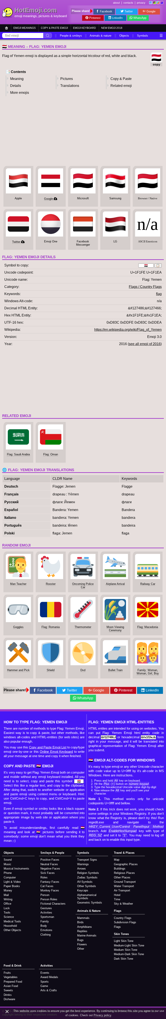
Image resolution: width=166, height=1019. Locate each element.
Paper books (12, 886)
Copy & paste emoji (54, 27)
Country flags (122, 918)
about (116, 2)
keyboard (60, 16)
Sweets (8, 990)
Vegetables (11, 977)
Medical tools (12, 921)
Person (44, 895)
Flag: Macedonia (147, 627)
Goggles (18, 627)
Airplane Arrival (115, 584)
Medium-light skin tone (129, 945)
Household (10, 925)
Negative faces (50, 868)
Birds (80, 922)
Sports (44, 981)
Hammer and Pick (18, 670)
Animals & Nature (89, 910)
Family (44, 921)
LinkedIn (117, 17)
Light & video (12, 881)
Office (7, 903)
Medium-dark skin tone (129, 954)
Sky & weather (123, 903)
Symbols (142, 35)
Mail (6, 895)
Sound (8, 859)
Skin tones (121, 934)
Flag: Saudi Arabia (18, 454)
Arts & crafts (48, 990)
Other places (122, 877)
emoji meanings (25, 16)
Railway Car (147, 584)
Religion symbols (88, 873)
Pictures (66, 79)
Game (44, 986)
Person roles (48, 899)
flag (159, 294)
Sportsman (47, 916)
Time (117, 899)
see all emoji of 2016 (145, 344)
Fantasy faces (49, 881)
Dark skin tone (123, 958)
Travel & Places (124, 852)
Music (7, 864)
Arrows (81, 868)
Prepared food (13, 981)
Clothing (45, 934)
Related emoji (121, 86)
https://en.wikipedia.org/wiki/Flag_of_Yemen (128, 329)
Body (43, 925)
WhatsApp (139, 17)
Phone (8, 873)
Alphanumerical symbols (86, 896)
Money (8, 890)
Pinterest (95, 17)
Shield (50, 670)
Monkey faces (49, 890)
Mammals (83, 918)
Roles (44, 877)
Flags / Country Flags (145, 287)
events (44, 972)
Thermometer (83, 627)
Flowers (82, 944)
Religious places (124, 873)
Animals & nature (100, 35)
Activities (46, 912)
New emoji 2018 (111, 27)
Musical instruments (16, 868)
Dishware (9, 999)
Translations (69, 86)
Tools (7, 912)
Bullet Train (115, 670)
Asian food (11, 986)
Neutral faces (49, 864)
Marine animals (86, 935)
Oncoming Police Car (83, 585)
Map (116, 859)
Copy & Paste (121, 79)
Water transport (124, 886)
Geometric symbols (89, 902)
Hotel (117, 895)
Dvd (82, 670)
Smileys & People (52, 852)
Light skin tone (123, 941)
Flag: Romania (51, 627)
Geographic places (126, 864)
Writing (8, 899)
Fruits (7, 972)
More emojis (19, 92)
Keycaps (82, 890)
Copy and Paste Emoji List (47, 747)
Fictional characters (52, 903)
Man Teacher (18, 584)
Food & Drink (12, 965)
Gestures (46, 908)
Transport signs (87, 859)
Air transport (122, 890)
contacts (128, 2)
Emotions (46, 930)
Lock (7, 908)
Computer (10, 877)
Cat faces (46, 886)
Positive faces (49, 859)
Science (9, 916)
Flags (117, 910)
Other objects (12, 930)
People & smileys (71, 35)
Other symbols (86, 886)
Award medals (49, 977)
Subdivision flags (125, 922)
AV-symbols (85, 881)
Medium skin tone (125, 949)
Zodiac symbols (87, 877)
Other (80, 948)
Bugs (80, 940)
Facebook (106, 11)
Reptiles (82, 931)
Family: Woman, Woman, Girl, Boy (148, 672)
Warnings (83, 864)
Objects (124, 35)
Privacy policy (102, 1015)
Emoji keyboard (84, 27)
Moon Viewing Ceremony (115, 628)
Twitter (128, 11)
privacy (141, 2)
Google (151, 11)
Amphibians (84, 926)
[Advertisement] (83, 132)
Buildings (119, 868)
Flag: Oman (50, 454)
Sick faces (47, 873)
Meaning (17, 79)
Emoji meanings (24, 27)
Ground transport (125, 881)
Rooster (51, 584)
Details (15, 86)
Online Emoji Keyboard (56, 751)
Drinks (8, 994)
